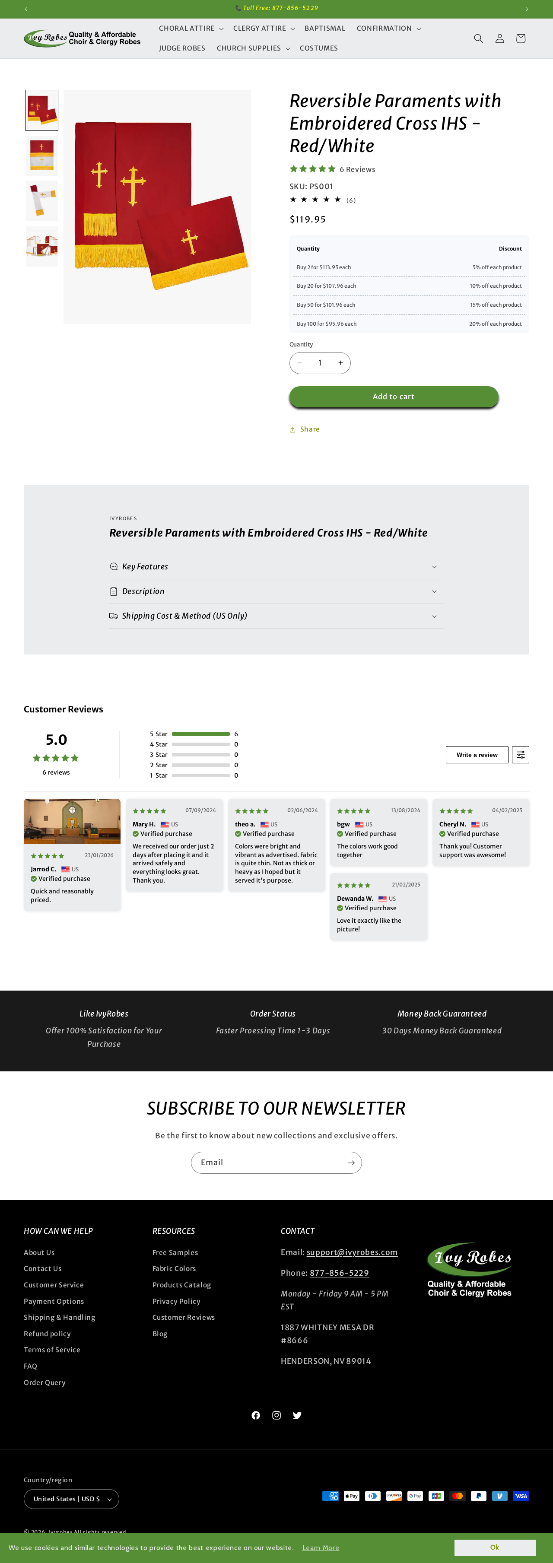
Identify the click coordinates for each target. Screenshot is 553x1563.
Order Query (44, 1382)
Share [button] (310, 429)
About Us (39, 1252)
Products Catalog (182, 1284)
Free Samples (175, 1252)
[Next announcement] (527, 9)
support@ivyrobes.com (352, 1252)
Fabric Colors (175, 1268)
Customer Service (54, 1284)
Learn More (321, 1548)
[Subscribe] (351, 1163)
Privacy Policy (176, 1301)
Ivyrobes (60, 1532)
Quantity (301, 344)
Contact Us (43, 1268)
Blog (160, 1333)
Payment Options (54, 1301)
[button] (190, 28)
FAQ (31, 1366)
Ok (494, 1547)
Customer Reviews (184, 1317)
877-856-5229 (339, 1272)
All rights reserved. (101, 1532)
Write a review (477, 754)
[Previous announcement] (26, 9)
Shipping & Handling (59, 1317)
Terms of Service (52, 1350)
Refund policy (47, 1333)
